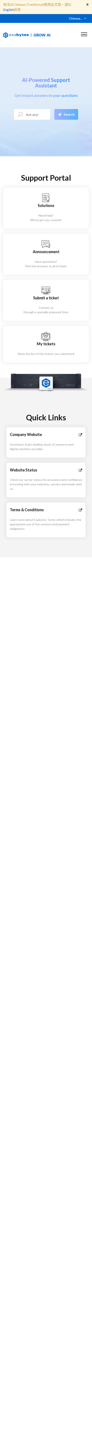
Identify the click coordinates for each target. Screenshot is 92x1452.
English (8, 9)
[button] (84, 33)
